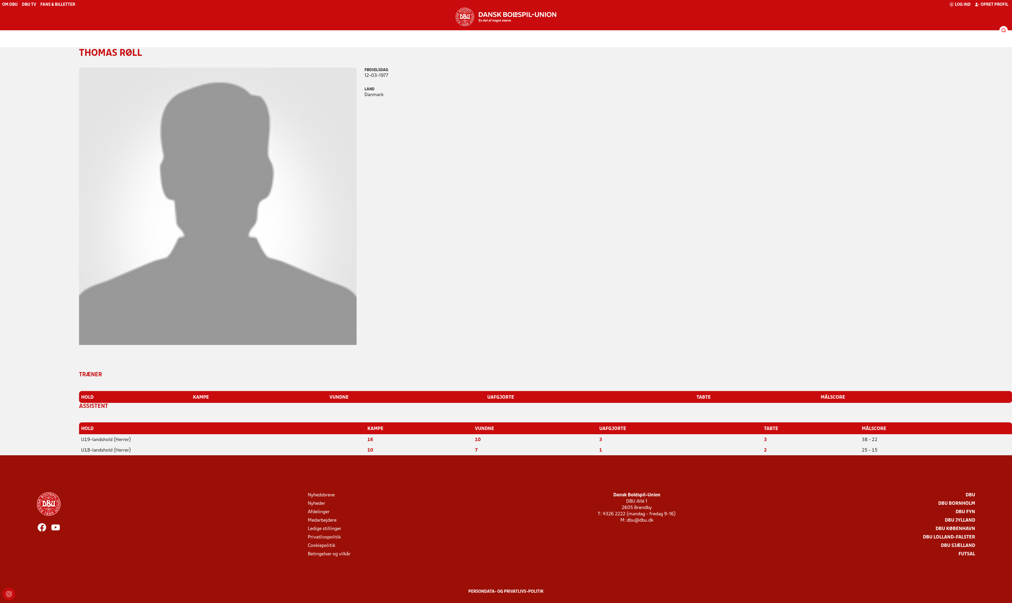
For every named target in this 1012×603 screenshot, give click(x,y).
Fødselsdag (376, 70)
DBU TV (29, 5)
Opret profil (994, 5)
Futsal (967, 554)
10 (478, 440)
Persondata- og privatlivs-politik (506, 592)
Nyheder (316, 503)
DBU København (955, 529)
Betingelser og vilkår (329, 554)
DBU (970, 495)
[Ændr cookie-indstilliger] (9, 594)
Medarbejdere (322, 520)
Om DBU (10, 5)
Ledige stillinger (324, 529)
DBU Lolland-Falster (949, 537)
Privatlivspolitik (324, 537)
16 (370, 440)
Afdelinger (319, 512)
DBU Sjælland (958, 545)
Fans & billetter (57, 5)
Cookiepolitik (321, 545)
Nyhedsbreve (321, 495)
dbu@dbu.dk (640, 520)
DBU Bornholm (956, 503)
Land (369, 89)
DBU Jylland (960, 520)
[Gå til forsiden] (506, 17)
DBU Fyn (965, 512)
